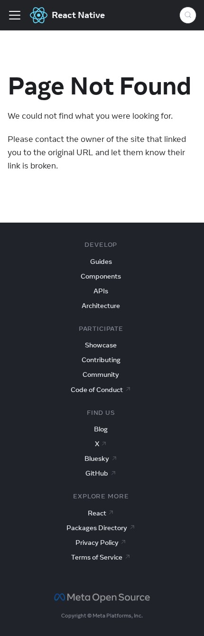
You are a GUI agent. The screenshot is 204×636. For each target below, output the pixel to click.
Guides (101, 261)
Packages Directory (96, 528)
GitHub (96, 473)
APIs (100, 291)
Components (101, 276)
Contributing (101, 359)
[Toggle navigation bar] (15, 15)
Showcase (101, 345)
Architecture (101, 305)
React (97, 513)
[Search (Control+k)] (187, 15)
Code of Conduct (97, 389)
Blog (101, 429)
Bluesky (96, 458)
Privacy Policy (97, 542)
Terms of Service (96, 557)
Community (101, 374)
